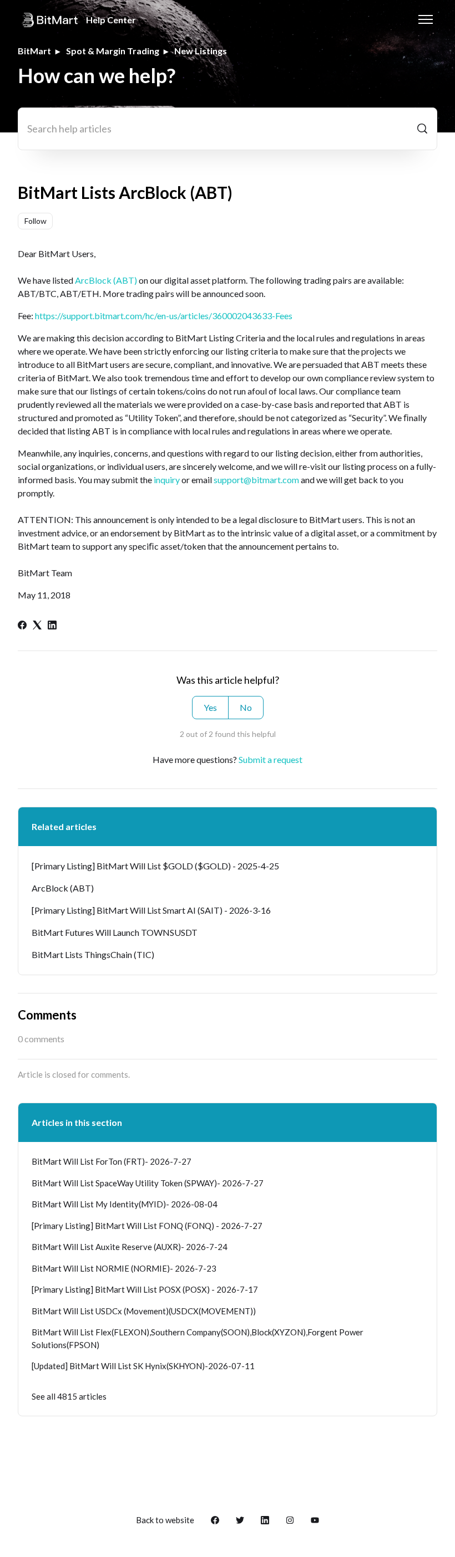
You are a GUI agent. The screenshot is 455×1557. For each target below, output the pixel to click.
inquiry (167, 479)
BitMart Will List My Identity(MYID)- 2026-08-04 (125, 1204)
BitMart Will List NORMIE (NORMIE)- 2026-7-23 (124, 1268)
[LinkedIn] (52, 626)
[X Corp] (37, 626)
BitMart (34, 50)
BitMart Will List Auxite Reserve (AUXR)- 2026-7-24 (130, 1247)
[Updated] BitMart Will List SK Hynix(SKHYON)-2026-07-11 (143, 1366)
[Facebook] (22, 626)
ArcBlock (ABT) (106, 280)
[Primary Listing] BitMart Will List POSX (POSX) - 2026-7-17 (145, 1289)
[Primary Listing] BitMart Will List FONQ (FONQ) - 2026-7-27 (147, 1226)
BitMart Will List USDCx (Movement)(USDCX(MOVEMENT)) (144, 1311)
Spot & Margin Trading (112, 50)
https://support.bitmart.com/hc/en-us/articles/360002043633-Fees (163, 315)
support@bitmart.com (256, 479)
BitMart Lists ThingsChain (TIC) (93, 954)
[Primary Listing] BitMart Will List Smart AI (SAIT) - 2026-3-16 (151, 910)
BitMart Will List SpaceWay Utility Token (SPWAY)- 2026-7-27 (148, 1183)
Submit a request (270, 759)
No (246, 707)
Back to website (165, 1520)
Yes (210, 707)
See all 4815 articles (69, 1396)
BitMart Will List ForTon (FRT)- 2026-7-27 (111, 1161)
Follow (35, 221)
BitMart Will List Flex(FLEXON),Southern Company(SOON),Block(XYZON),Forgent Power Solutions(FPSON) (197, 1338)
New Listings (200, 50)
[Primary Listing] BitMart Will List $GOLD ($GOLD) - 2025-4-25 (155, 866)
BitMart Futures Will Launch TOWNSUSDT (115, 932)
